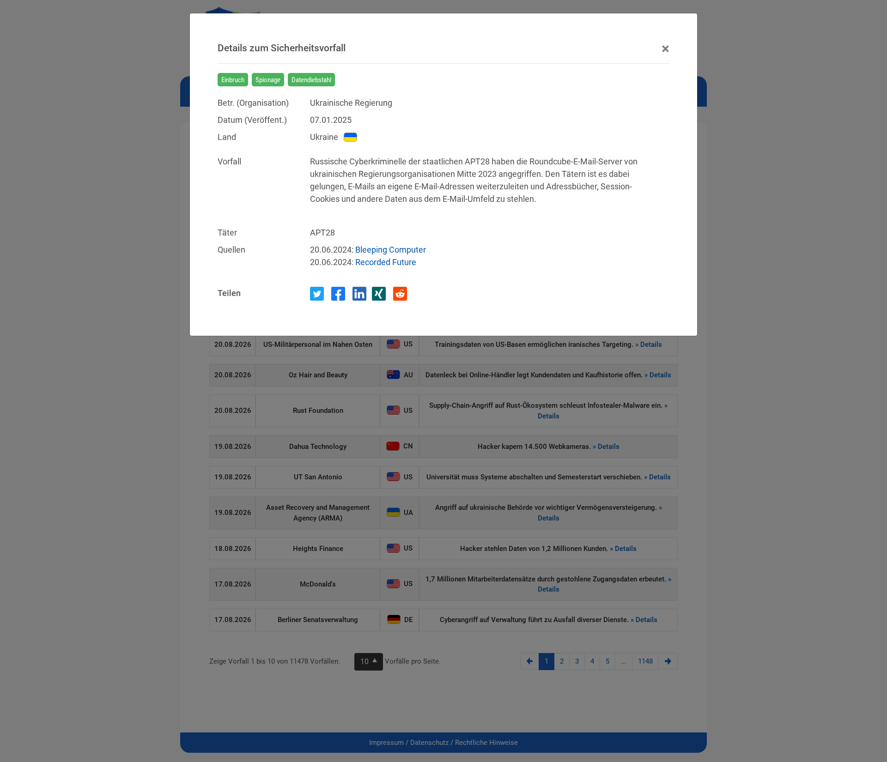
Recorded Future (385, 262)
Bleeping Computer (390, 249)
